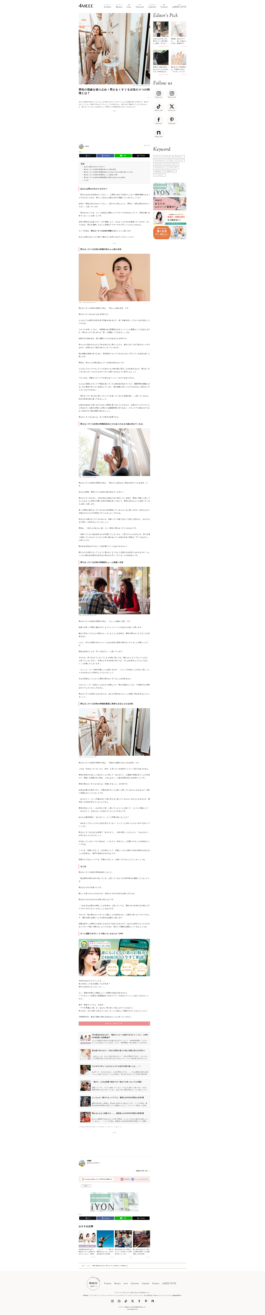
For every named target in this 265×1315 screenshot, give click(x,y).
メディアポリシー (95, 1295)
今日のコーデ (171, 171)
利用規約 (85, 1295)
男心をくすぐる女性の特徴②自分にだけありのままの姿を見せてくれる (108, 172)
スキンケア (159, 164)
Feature (155, 1283)
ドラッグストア (172, 164)
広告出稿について (144, 1292)
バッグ (181, 160)
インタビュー (160, 175)
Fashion (107, 1283)
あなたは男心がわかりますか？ (94, 166)
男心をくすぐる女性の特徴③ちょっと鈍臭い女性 (100, 175)
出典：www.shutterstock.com (141, 85)
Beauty (117, 1283)
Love (126, 1283)
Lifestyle (145, 1283)
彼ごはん (158, 171)
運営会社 (149, 1295)
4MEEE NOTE (169, 1283)
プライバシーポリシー (107, 1295)
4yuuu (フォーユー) (159, 1295)
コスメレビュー (160, 167)
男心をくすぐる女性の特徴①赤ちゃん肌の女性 (100, 169)
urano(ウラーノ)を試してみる (113, 1023)
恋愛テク (86, 1186)
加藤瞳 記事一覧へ (142, 1171)
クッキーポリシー (121, 1295)
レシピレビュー (160, 160)
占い (172, 160)
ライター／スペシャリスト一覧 (137, 1295)
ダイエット (179, 156)
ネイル (169, 156)
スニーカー (174, 167)
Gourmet (135, 1283)
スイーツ (158, 156)
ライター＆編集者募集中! (174, 1295)
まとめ (86, 180)
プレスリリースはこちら (121, 1292)
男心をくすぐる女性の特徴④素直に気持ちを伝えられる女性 (104, 177)
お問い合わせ (134, 1292)
